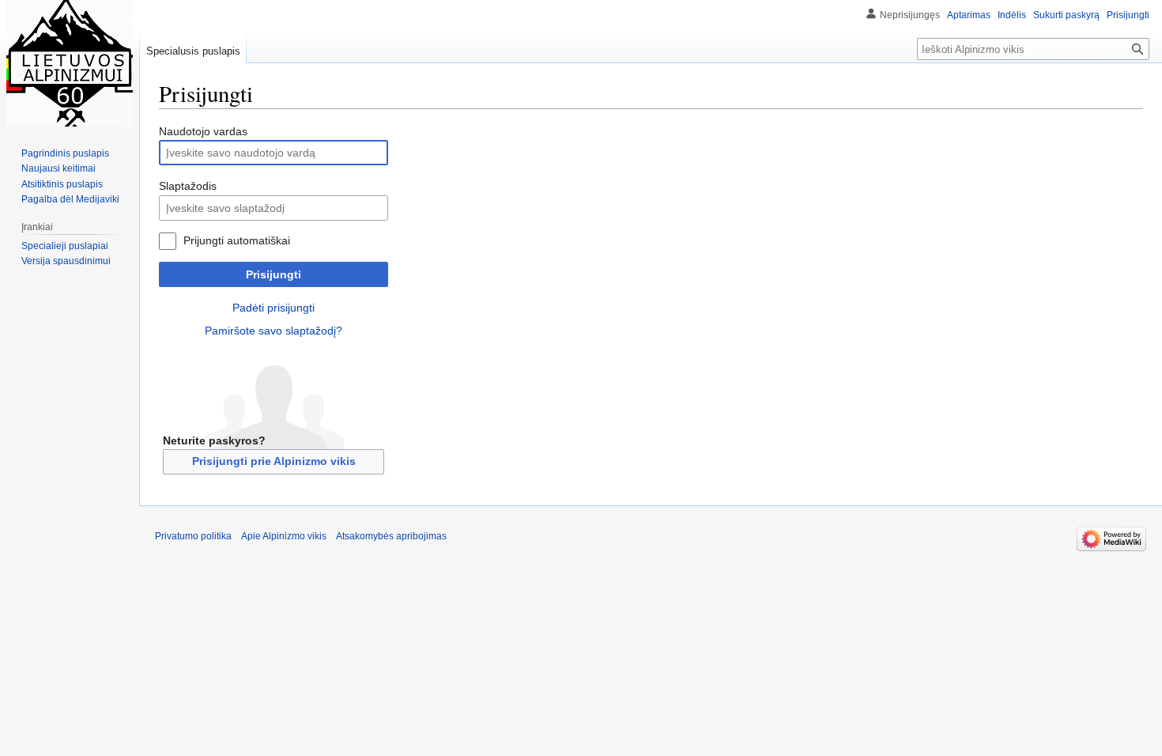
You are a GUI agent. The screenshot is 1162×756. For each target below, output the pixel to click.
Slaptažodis (188, 186)
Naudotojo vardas (203, 131)
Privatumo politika (193, 536)
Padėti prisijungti (273, 307)
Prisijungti (273, 274)
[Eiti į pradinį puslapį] (69, 63)
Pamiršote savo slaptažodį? (273, 330)
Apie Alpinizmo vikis (283, 536)
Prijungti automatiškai (236, 240)
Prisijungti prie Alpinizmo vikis (274, 461)
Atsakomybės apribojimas (391, 536)
